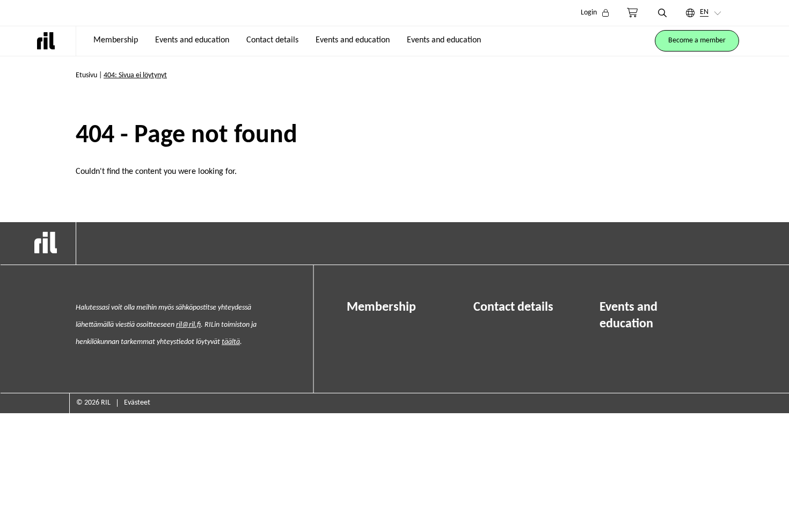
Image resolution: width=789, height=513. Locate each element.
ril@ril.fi (188, 325)
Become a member (697, 40)
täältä (231, 342)
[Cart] (632, 12)
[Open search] (662, 12)
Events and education (192, 40)
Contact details (272, 40)
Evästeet (137, 403)
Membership (115, 40)
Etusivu (86, 75)
